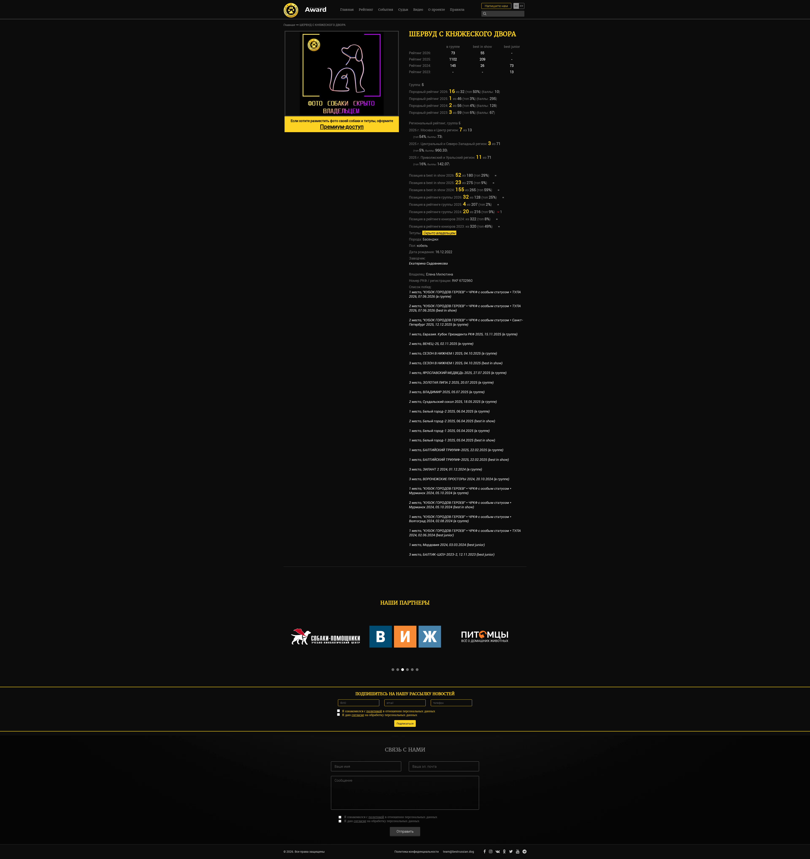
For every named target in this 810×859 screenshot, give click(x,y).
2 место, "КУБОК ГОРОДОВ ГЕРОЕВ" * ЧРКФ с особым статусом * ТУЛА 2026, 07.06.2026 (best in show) (465, 308)
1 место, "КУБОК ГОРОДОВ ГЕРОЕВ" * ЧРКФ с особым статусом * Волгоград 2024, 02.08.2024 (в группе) (460, 519)
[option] (342, 81)
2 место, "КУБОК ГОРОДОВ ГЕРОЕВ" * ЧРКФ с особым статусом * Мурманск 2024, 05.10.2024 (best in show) (460, 505)
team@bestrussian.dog (458, 852)
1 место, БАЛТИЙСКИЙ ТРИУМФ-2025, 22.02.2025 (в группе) (456, 450)
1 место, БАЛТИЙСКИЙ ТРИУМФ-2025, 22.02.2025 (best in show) (459, 460)
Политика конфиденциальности (416, 852)
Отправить (405, 831)
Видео (418, 10)
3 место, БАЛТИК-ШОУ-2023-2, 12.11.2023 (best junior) (451, 555)
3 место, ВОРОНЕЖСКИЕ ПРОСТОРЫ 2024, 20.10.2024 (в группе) (459, 479)
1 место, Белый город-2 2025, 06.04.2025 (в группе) (449, 411)
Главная (347, 10)
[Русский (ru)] (516, 6)
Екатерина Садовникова (428, 263)
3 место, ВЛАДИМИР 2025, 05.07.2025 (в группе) (447, 392)
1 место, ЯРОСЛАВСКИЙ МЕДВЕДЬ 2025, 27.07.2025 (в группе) (457, 373)
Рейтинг (366, 10)
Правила (457, 10)
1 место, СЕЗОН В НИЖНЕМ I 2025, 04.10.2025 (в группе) (453, 353)
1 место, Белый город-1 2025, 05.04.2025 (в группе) (449, 431)
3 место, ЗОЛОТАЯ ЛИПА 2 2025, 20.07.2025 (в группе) (451, 382)
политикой (374, 711)
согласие (358, 715)
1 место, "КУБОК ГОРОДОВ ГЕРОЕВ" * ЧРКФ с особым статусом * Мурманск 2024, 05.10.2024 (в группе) (460, 491)
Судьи (403, 10)
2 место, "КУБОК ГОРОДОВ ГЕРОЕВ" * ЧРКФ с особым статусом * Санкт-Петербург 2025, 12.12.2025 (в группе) (466, 322)
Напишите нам (496, 6)
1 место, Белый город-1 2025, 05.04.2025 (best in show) (452, 440)
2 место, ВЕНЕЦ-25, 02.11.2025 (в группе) (441, 344)
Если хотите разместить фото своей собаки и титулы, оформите (342, 124)
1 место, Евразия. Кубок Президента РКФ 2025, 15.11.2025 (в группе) (463, 334)
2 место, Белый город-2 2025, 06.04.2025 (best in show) (452, 421)
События (385, 10)
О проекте (436, 10)
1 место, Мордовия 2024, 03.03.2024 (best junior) (447, 545)
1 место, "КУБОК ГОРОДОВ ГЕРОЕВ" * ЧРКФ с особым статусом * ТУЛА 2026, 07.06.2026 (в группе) (465, 294)
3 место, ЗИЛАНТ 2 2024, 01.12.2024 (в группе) (445, 469)
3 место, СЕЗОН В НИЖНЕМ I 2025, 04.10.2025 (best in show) (455, 363)
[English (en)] (521, 6)
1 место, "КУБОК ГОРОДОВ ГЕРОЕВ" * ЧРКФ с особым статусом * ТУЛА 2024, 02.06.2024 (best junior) (465, 533)
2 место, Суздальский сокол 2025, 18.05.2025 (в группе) (453, 402)
